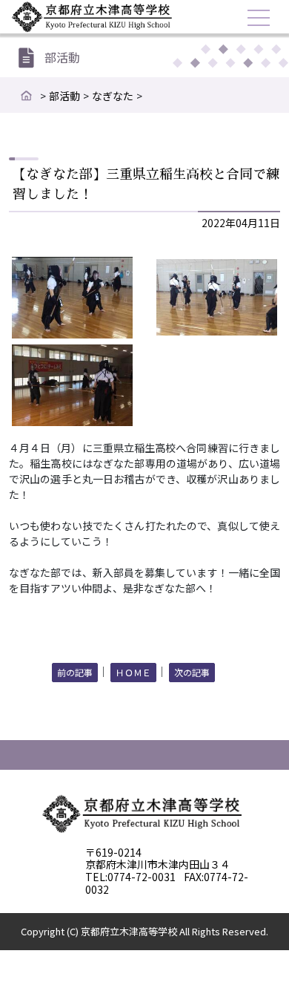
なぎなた (112, 95)
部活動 (64, 95)
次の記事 (192, 672)
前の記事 (75, 672)
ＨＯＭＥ (133, 672)
